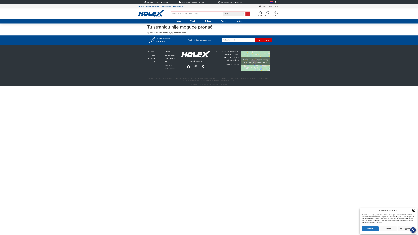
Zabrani (388, 229)
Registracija (274, 6)
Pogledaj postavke (406, 229)
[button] (414, 210)
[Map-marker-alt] (203, 66)
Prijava (264, 6)
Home (178, 21)
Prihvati (370, 229)
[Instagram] (196, 66)
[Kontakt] (260, 12)
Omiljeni (267, 16)
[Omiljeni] (267, 12)
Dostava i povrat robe (152, 6)
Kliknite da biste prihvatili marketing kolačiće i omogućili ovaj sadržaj (255, 61)
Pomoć (223, 21)
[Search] (247, 14)
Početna (141, 6)
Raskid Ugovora (178, 6)
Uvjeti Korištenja (166, 6)
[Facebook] (188, 66)
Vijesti (192, 21)
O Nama (208, 21)
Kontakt (260, 16)
